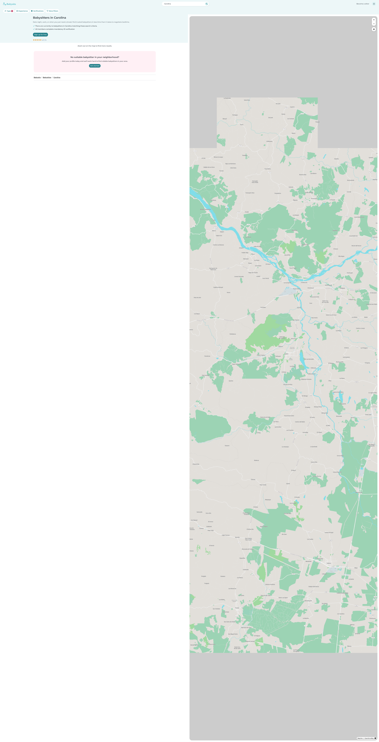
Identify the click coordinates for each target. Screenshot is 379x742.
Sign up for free (40, 35)
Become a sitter (362, 4)
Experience (23, 11)
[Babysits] (9, 4)
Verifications (38, 11)
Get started (94, 66)
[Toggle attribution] (375, 738)
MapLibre (360, 738)
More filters (53, 11)
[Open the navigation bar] (374, 4)
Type (9, 11)
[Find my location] (374, 29)
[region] (283, 378)
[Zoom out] (374, 24)
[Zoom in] (374, 20)
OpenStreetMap (369, 738)
